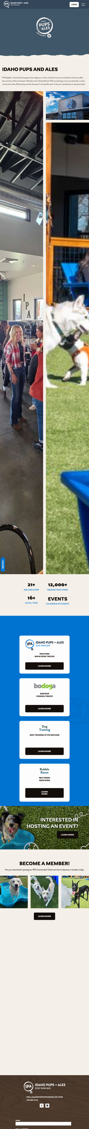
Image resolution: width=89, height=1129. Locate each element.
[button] (83, 4)
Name (18, 1120)
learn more (44, 666)
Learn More (44, 792)
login (74, 4)
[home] (17, 4)
